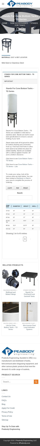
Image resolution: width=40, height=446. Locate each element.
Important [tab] (8, 81)
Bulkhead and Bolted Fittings (11, 293)
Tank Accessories (19, 23)
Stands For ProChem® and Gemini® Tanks (29, 294)
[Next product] (18, 29)
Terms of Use (7, 416)
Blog (3, 404)
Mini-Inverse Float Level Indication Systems (29, 327)
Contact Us (6, 396)
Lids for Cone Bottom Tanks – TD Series (10, 327)
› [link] (30, 239)
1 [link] (24, 239)
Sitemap (5, 420)
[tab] (6, 57)
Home (4, 23)
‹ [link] (19, 239)
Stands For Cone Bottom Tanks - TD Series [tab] (19, 75)
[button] (3, 4)
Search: (20, 193)
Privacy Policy (7, 412)
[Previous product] (22, 29)
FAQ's (4, 400)
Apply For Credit (8, 408)
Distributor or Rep (22, 178)
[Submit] (36, 382)
